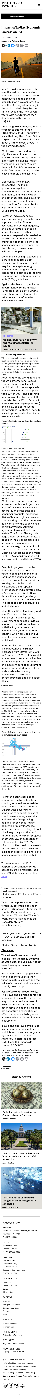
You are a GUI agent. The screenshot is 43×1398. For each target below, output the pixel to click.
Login (19, 1394)
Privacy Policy (22, 1376)
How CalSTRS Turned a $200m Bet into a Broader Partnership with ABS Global (21, 1156)
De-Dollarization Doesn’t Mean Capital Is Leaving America (19, 1114)
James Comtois (8, 1163)
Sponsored (6, 1068)
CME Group (18, 349)
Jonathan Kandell (9, 1119)
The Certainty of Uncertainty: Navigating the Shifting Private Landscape (19, 1200)
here (4, 876)
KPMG (15, 1207)
